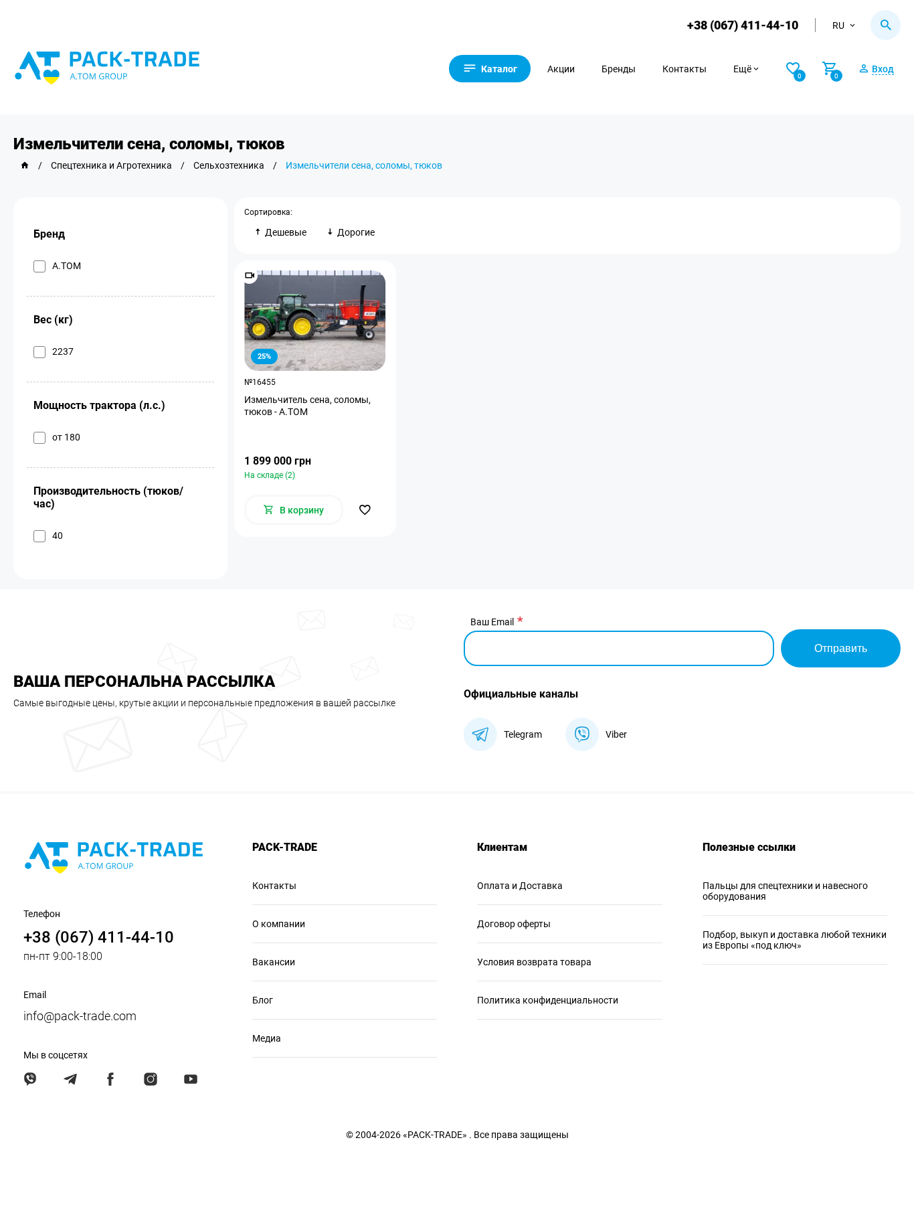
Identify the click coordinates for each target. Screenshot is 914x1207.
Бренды (619, 69)
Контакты (684, 69)
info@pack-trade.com (79, 1016)
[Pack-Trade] (24, 165)
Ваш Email (492, 622)
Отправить (840, 648)
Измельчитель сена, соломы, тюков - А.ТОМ (307, 405)
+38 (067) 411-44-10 (742, 25)
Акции (561, 69)
